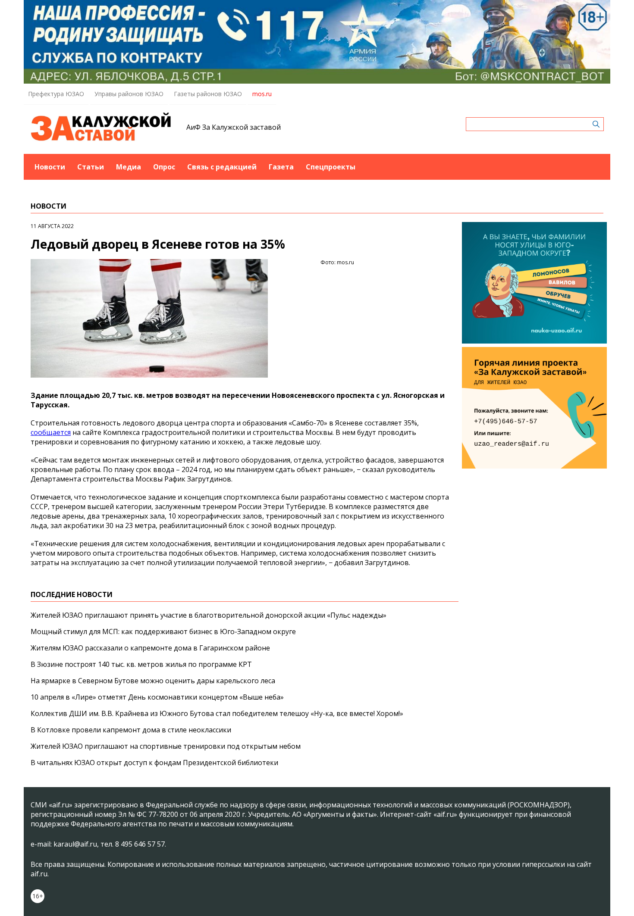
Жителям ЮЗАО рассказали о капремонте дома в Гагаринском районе (150, 648)
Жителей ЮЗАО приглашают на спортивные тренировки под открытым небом (166, 746)
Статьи (90, 167)
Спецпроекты (330, 167)
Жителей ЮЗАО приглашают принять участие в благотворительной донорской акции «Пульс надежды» (208, 615)
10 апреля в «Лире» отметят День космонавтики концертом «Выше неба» (157, 697)
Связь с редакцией (222, 167)
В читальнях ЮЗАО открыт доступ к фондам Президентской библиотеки (154, 762)
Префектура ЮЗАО (56, 94)
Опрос (164, 167)
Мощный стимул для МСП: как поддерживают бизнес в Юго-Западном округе (163, 631)
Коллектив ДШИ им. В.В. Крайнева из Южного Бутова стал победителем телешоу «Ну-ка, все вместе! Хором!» (217, 713)
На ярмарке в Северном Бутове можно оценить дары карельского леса (153, 680)
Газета (281, 167)
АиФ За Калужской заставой (233, 127)
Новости (50, 167)
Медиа (128, 167)
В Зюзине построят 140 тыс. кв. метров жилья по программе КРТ (141, 664)
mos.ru (262, 94)
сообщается (51, 432)
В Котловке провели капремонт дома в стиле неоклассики (131, 730)
